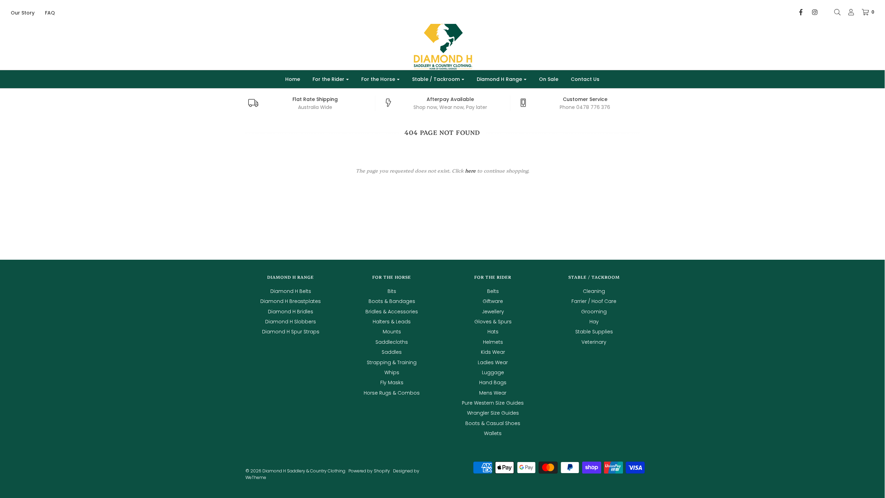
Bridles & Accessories (391, 311)
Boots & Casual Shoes (492, 423)
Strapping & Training (392, 362)
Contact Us (585, 79)
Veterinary (593, 342)
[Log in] (847, 12)
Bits (392, 291)
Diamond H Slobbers (290, 321)
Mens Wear (492, 392)
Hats (493, 331)
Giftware (493, 301)
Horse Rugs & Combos (392, 392)
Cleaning (594, 291)
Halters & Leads (392, 321)
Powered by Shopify (369, 471)
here (470, 170)
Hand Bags (492, 382)
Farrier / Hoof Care (593, 301)
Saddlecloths (391, 342)
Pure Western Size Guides (493, 402)
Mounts (392, 331)
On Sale (548, 79)
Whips (391, 372)
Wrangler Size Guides (493, 412)
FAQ (50, 12)
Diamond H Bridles (290, 311)
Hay (594, 321)
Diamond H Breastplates (290, 301)
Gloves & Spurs (493, 321)
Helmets (493, 342)
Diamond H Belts (290, 291)
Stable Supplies (594, 331)
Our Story (23, 12)
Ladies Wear (493, 362)
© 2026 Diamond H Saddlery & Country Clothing (295, 471)
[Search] (833, 12)
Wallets (493, 433)
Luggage (493, 372)
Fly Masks (391, 382)
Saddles (392, 352)
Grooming (594, 311)
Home (292, 79)
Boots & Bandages (392, 301)
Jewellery (493, 311)
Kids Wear (493, 352)
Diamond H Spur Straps (290, 331)
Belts (493, 291)
